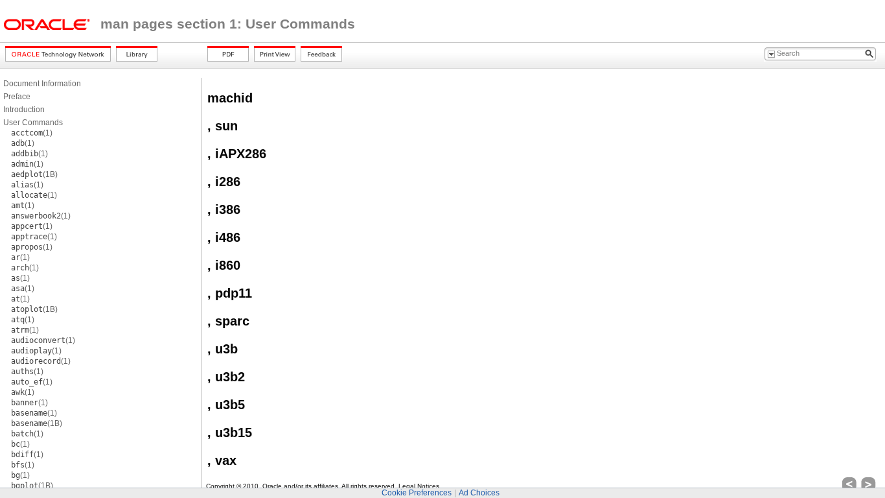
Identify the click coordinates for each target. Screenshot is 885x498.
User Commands (33, 122)
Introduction (24, 109)
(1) (31, 132)
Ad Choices (479, 492)
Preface (16, 96)
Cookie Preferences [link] (417, 492)
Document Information (42, 83)
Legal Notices (418, 486)
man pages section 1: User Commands (227, 24)
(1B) (34, 174)
